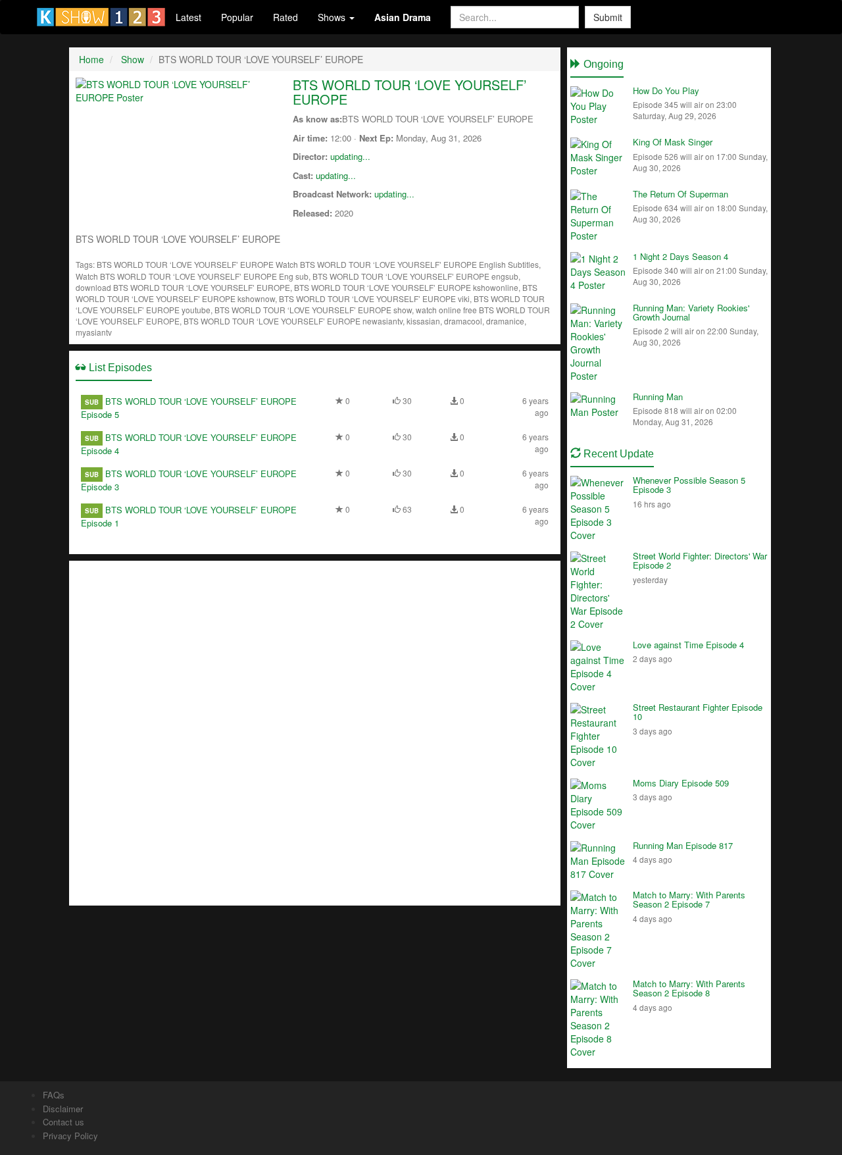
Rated (285, 17)
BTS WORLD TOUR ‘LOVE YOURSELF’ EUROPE (409, 92)
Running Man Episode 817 (683, 845)
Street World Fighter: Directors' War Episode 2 (700, 560)
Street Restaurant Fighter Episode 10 (697, 712)
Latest (188, 17)
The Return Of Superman (680, 194)
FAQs (53, 1095)
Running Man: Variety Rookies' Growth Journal (691, 312)
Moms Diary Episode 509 (681, 783)
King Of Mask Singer (672, 142)
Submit (607, 17)
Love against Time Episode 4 (688, 644)
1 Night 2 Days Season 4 (680, 256)
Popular (237, 17)
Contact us (63, 1122)
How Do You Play (666, 90)
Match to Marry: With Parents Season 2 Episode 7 (689, 899)
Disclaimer (63, 1108)
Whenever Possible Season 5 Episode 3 (689, 485)
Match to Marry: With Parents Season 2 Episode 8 (689, 988)
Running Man (658, 396)
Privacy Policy (70, 1135)
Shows (333, 17)
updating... (350, 156)
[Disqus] (315, 731)
